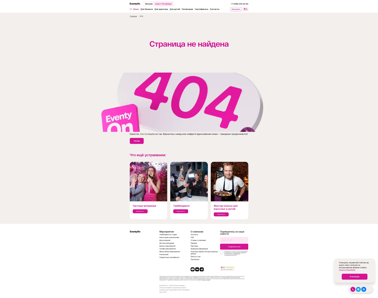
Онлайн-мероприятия (167, 249)
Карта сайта (163, 292)
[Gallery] (189, 102)
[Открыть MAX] (363, 289)
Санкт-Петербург (163, 4)
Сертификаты (201, 9)
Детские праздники (166, 243)
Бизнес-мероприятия (167, 246)
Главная (133, 16)
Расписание (187, 9)
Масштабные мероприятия (169, 251)
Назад (137, 141)
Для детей (175, 9)
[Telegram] (202, 269)
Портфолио (195, 259)
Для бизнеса (147, 9)
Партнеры (194, 246)
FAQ (192, 237)
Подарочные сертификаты (169, 257)
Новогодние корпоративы (169, 237)
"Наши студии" (206, 280)
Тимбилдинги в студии (168, 234)
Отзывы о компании (198, 240)
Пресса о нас (196, 256)
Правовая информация (199, 249)
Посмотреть (140, 211)
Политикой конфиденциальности (232, 254)
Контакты (214, 9)
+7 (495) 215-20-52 (239, 4)
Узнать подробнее (347, 270)
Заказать (236, 9)
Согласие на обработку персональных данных (235, 252)
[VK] (197, 269)
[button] (134, 9)
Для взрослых (161, 9)
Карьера (194, 243)
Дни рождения (164, 240)
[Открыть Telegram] (358, 289)
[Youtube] (193, 269)
